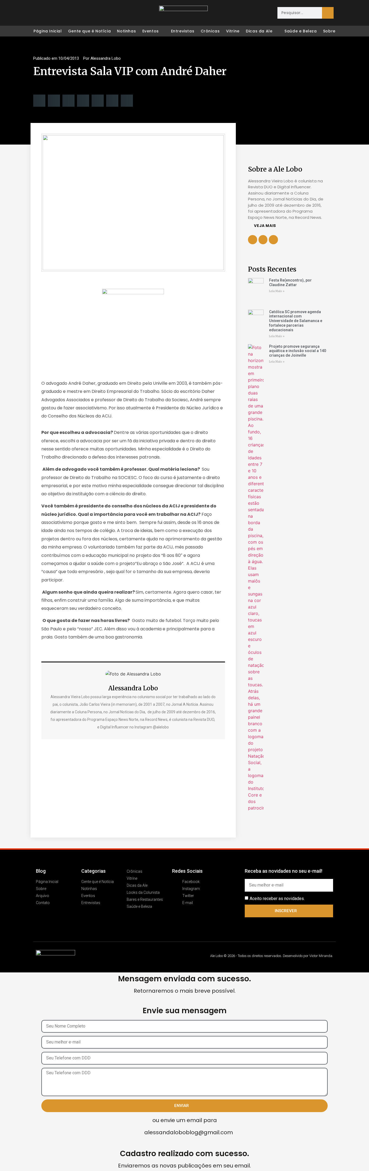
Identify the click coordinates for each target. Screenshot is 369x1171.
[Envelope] (71, 13)
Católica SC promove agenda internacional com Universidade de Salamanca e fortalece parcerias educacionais (295, 321)
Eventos (150, 31)
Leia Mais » (276, 291)
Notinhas (126, 31)
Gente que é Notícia (89, 31)
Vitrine (233, 31)
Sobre (329, 31)
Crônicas (210, 31)
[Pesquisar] (328, 13)
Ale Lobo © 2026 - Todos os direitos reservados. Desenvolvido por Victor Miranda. (271, 956)
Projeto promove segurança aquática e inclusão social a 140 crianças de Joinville (297, 351)
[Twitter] (60, 13)
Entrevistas (182, 31)
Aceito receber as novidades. (277, 898)
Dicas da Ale (259, 31)
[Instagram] (49, 13)
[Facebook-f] (263, 239)
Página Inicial (47, 31)
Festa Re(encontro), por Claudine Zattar (290, 282)
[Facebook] (37, 13)
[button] (39, 101)
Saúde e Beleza (300, 31)
